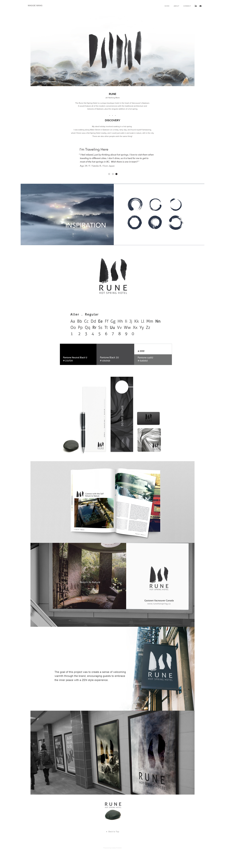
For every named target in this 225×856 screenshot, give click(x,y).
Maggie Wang (35, 5)
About (176, 6)
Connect (187, 6)
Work (167, 6)
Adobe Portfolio (116, 848)
